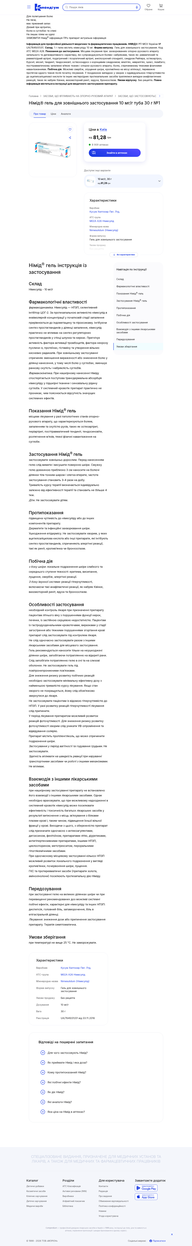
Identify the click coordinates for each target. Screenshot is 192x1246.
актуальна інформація (93, 37)
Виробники (68, 1196)
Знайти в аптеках (116, 152)
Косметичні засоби (36, 1191)
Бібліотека (68, 1206)
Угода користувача (108, 1216)
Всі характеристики (126, 255)
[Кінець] (159, 96)
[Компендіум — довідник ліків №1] (47, 7)
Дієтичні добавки (35, 1186)
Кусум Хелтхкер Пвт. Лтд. (105, 211)
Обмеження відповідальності (114, 1201)
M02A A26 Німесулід (102, 220)
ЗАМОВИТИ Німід (37, 37)
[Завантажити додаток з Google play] (146, 1188)
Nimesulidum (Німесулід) (104, 230)
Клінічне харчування (36, 1196)
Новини (102, 1211)
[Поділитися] (70, 138)
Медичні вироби (34, 1206)
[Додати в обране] (70, 129)
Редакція (103, 1191)
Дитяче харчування (36, 1201)
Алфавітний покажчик (74, 1201)
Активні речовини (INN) (75, 1191)
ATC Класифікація (72, 1186)
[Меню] (28, 7)
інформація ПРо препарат (64, 37)
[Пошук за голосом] (137, 7)
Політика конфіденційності (112, 1206)
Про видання (105, 1196)
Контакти (103, 1186)
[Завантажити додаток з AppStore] (146, 1196)
